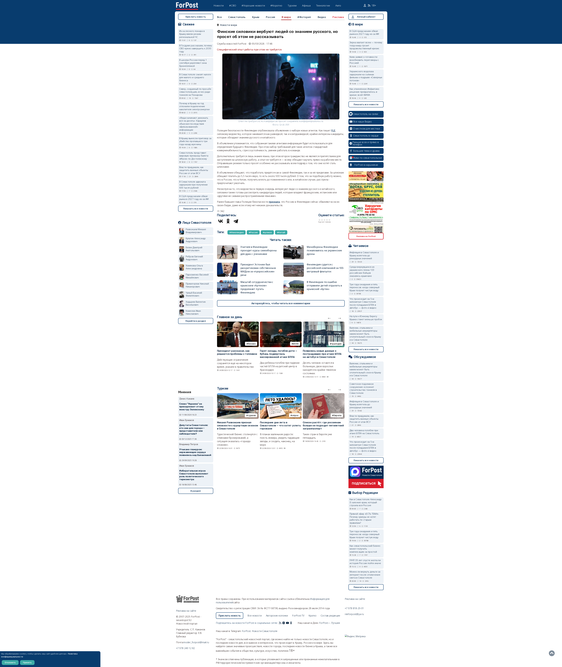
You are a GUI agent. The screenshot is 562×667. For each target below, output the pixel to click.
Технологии (323, 5)
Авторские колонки (277, 615)
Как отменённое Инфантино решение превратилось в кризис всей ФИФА (364, 91)
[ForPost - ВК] (283, 622)
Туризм (292, 5)
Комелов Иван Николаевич (193, 312)
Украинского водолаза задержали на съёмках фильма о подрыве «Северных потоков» (366, 76)
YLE (333, 130)
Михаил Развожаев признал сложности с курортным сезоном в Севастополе (237, 425)
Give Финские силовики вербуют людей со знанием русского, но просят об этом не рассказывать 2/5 (322, 220)
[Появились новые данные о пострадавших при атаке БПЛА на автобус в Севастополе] (324, 323)
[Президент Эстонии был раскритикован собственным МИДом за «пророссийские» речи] (227, 264)
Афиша (306, 5)
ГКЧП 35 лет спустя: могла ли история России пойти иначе (365, 562)
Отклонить (10, 662)
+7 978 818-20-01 (354, 608)
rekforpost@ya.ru (354, 614)
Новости (219, 5)
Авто (338, 5)
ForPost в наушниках (366, 164)
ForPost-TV (298, 615)
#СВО (232, 5)
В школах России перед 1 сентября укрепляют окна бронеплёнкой (193, 62)
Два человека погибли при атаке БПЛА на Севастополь (364, 432)
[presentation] (329, 317)
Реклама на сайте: (355, 599)
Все (219, 17)
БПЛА (296, 343)
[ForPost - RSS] (280, 622)
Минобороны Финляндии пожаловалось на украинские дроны (324, 250)
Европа (338, 415)
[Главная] (187, 4)
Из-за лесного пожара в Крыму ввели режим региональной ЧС (192, 34)
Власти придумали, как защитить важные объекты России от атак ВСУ (193, 170)
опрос (295, 415)
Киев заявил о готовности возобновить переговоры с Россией (364, 59)
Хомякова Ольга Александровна (194, 267)
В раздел (196, 490)
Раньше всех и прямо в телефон (365, 143)
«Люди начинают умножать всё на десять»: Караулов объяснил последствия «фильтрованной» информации (193, 123)
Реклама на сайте (186, 610)
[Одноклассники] (228, 221)
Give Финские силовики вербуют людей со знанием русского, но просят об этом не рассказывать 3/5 (324, 220)
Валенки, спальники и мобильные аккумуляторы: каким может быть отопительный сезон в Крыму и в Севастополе (365, 333)
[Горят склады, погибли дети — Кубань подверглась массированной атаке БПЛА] (281, 323)
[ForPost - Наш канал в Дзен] (293, 622)
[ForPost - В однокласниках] (291, 622)
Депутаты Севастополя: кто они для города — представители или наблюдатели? (193, 429)
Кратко (313, 615)
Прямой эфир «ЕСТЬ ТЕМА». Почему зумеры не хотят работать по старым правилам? (364, 518)
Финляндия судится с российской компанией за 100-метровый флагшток (325, 268)
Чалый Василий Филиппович (194, 294)
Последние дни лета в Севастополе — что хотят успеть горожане (280, 425)
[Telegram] (235, 221)
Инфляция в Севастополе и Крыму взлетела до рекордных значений (364, 255)
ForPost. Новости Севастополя (259, 631)
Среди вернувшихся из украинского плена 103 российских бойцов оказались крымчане (362, 271)
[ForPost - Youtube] (287, 622)
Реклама (338, 17)
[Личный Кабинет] (365, 5)
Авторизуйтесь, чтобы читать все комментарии (280, 303)
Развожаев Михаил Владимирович (196, 231)
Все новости (254, 615)
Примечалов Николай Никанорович (197, 285)
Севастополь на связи (365, 114)
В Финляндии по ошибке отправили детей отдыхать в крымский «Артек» (324, 285)
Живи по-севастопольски (367, 157)
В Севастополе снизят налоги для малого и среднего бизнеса (195, 77)
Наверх (552, 653)
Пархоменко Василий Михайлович (197, 276)
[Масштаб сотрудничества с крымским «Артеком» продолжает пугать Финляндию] (227, 281)
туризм (252, 415)
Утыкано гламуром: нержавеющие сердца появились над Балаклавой (195, 452)
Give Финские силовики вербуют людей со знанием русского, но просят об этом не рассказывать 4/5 (327, 220)
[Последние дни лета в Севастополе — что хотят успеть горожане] (281, 395)
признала (274, 201)
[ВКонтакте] (220, 221)
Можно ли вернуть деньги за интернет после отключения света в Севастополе (365, 574)
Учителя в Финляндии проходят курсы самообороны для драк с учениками (258, 250)
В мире (286, 17)
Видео (322, 17)
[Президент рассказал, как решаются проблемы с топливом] (238, 323)
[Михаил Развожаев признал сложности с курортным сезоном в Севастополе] (238, 395)
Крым (255, 17)
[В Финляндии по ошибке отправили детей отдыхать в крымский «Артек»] (293, 281)
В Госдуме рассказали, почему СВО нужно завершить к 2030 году (195, 48)
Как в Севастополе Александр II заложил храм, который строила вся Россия (366, 502)
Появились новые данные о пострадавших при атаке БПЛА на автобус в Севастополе (322, 353)
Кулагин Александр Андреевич (196, 240)
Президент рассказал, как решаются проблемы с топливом (237, 352)
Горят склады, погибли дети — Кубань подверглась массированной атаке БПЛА (278, 353)
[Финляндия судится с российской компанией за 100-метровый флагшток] (293, 264)
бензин (252, 343)
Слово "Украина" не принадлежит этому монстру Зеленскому (191, 407)
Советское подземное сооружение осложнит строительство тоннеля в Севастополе (363, 388)
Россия (270, 17)
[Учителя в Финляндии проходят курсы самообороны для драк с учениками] (227, 246)
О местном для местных (366, 128)
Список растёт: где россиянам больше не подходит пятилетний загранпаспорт (323, 425)
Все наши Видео (362, 121)
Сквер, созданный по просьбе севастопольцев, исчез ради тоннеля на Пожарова (195, 91)
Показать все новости (195, 208)
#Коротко (276, 5)
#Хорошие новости (253, 5)
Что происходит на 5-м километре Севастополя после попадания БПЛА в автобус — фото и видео (363, 303)
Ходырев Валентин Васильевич (196, 303)
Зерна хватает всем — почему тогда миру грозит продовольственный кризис (366, 45)
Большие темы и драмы (366, 150)
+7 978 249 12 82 (185, 648)
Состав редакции (330, 615)
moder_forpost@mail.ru (196, 642)
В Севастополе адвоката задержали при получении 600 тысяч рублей (193, 184)
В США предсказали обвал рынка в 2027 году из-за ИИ (194, 198)
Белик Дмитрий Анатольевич (194, 249)
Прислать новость (195, 16)
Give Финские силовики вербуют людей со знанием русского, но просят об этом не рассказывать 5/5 (329, 220)
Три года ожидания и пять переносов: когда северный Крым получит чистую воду (364, 287)
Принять (27, 662)
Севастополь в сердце (366, 135)
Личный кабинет (366, 16)
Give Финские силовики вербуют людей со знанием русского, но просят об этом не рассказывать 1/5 (319, 220)
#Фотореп (304, 17)
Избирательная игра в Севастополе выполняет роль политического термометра (193, 475)
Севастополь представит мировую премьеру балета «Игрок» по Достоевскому (193, 155)
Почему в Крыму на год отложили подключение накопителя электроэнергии (194, 106)
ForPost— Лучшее (329, 622)
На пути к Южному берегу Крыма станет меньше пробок (366, 318)
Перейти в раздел (195, 321)
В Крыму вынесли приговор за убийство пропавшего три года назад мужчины (195, 141)
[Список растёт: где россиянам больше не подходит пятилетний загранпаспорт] (324, 395)
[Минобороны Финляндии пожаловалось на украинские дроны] (293, 246)
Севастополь (237, 17)
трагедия (336, 343)
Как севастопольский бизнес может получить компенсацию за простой (365, 548)
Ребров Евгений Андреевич (194, 258)
